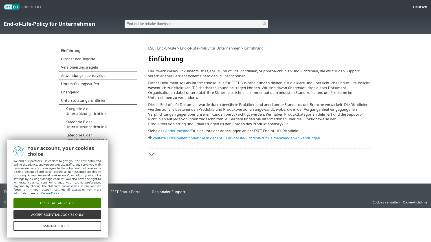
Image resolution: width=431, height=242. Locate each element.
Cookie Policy (50, 193)
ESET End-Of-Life (162, 48)
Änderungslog (177, 130)
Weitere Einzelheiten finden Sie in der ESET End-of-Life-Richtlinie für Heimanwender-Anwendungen (236, 138)
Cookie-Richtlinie (415, 202)
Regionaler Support (168, 191)
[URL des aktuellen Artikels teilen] (356, 56)
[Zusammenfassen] (369, 56)
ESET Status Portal (125, 191)
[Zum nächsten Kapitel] (151, 154)
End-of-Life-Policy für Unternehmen (49, 23)
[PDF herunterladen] (363, 56)
